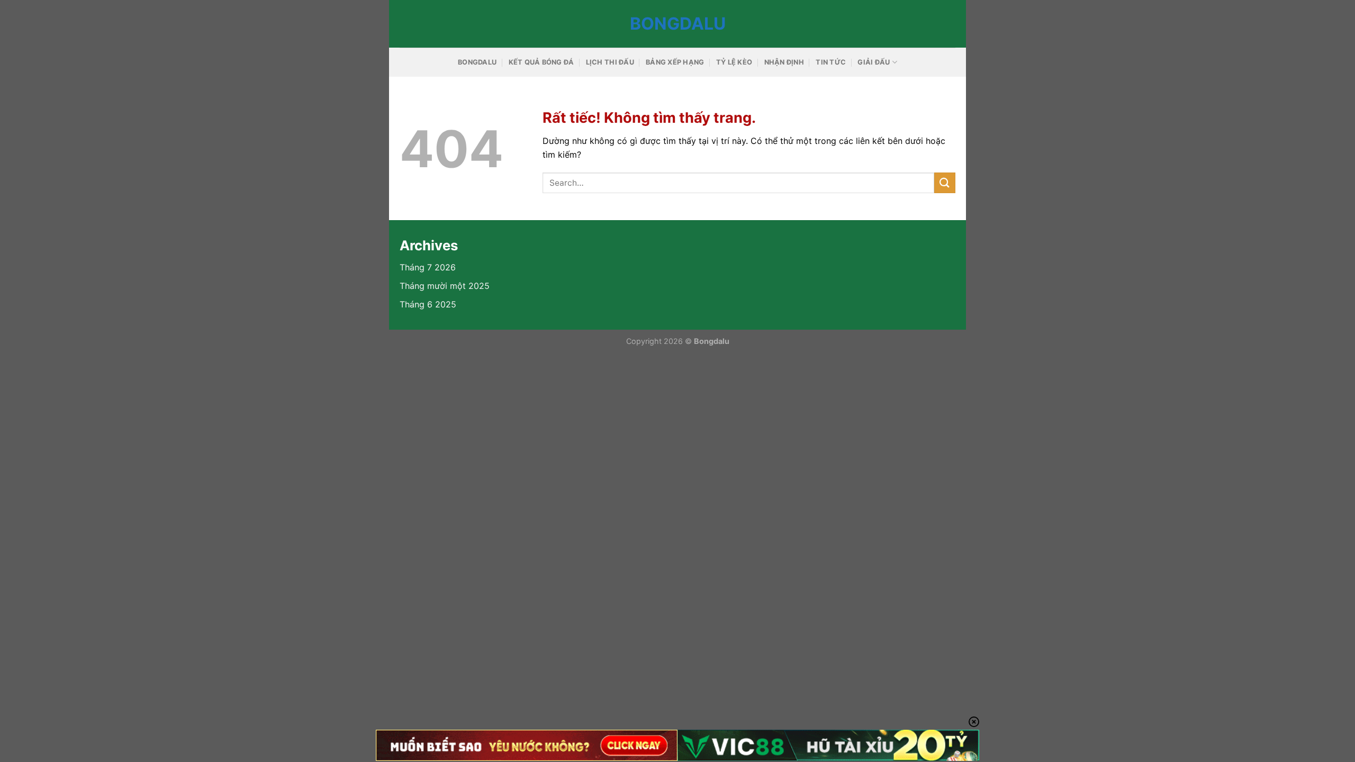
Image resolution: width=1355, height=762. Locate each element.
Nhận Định (784, 62)
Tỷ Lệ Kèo (734, 62)
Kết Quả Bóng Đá (541, 62)
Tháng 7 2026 (428, 267)
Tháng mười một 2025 (445, 285)
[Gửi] (944, 183)
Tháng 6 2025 (428, 304)
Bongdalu (678, 23)
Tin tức (831, 62)
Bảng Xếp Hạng (675, 62)
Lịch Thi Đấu (610, 62)
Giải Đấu (873, 62)
